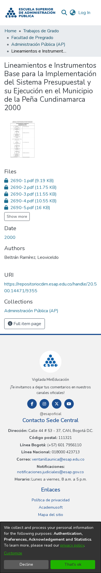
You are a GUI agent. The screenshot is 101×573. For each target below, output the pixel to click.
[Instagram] (44, 404)
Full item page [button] (26, 324)
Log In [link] (84, 13)
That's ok (73, 564)
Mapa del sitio (50, 514)
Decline (26, 564)
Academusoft (51, 507)
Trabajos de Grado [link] (41, 31)
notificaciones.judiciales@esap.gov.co (50, 472)
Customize (13, 553)
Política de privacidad (51, 500)
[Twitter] (56, 404)
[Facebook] (32, 404)
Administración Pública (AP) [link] (38, 44)
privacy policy (72, 545)
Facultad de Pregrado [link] (32, 38)
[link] (29, 181)
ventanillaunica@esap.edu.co (57, 459)
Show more (17, 216)
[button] (30, 13)
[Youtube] (69, 404)
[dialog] (50, 547)
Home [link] (10, 31)
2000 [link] (9, 237)
